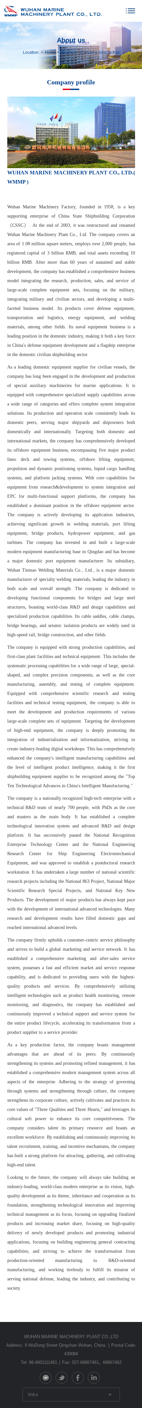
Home (50, 52)
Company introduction (100, 52)
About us (68, 52)
